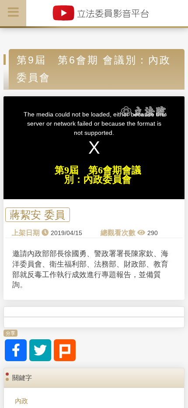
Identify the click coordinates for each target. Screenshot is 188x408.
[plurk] (65, 350)
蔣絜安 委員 (37, 215)
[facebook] (16, 350)
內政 (21, 400)
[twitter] (40, 350)
